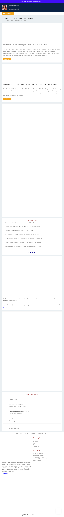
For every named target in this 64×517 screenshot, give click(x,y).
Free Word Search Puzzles (40, 459)
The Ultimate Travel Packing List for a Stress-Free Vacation (25, 45)
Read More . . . (6, 473)
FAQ (34, 443)
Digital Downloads (38, 453)
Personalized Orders (39, 457)
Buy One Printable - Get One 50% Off (32, 1)
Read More (7, 59)
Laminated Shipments (39, 455)
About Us (35, 441)
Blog (34, 445)
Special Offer (36, 460)
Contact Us (36, 446)
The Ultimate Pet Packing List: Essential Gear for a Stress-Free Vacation (30, 84)
